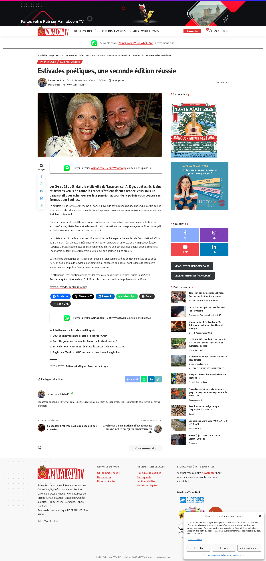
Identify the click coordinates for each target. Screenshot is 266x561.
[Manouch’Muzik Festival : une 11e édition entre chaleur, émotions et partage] (178, 326)
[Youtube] (185, 249)
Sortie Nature (195, 428)
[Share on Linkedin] (41, 191)
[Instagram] (214, 235)
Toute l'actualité (196, 364)
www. (53, 286)
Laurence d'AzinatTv (58, 80)
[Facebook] (185, 235)
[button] (259, 516)
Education (193, 350)
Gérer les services (195, 539)
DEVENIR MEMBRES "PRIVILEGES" (193, 275)
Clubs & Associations (198, 333)
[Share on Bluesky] (41, 198)
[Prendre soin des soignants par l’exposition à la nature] (178, 410)
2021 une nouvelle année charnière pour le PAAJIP (80, 335)
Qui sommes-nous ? (108, 472)
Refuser (224, 548)
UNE (219, 315)
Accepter (198, 548)
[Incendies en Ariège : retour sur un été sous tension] (178, 360)
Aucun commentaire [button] (147, 448)
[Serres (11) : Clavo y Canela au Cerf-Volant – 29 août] (178, 440)
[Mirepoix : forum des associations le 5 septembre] (178, 379)
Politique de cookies (211, 555)
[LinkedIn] (214, 249)
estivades (63, 286)
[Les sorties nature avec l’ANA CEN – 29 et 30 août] (178, 425)
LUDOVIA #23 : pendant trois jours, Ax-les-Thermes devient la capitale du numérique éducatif (208, 342)
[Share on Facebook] (41, 176)
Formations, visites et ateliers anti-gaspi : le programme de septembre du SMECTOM (208, 392)
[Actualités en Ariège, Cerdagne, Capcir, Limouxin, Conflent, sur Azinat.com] (53, 31)
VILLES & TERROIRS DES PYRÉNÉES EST (206, 368)
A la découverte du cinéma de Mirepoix (74, 330)
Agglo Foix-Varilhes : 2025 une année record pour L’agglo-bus (86, 352)
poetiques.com (77, 286)
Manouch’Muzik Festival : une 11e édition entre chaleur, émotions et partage (206, 325)
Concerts (193, 443)
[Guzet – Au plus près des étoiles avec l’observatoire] (178, 312)
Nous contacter (106, 481)
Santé (191, 414)
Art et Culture (48, 62)
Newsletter (104, 477)
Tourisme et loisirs (208, 315)
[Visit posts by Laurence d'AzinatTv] (42, 82)
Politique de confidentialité (232, 555)
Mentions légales (147, 485)
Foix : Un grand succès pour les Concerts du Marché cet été (85, 341)
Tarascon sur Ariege (98, 366)
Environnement (195, 400)
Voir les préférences (249, 548)
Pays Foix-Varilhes (70, 62)
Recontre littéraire (210, 300)
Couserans (193, 315)
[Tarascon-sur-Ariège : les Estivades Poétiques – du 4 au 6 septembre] (178, 297)
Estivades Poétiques (76, 366)
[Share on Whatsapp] (41, 183)
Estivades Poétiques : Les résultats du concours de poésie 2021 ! (88, 346)
